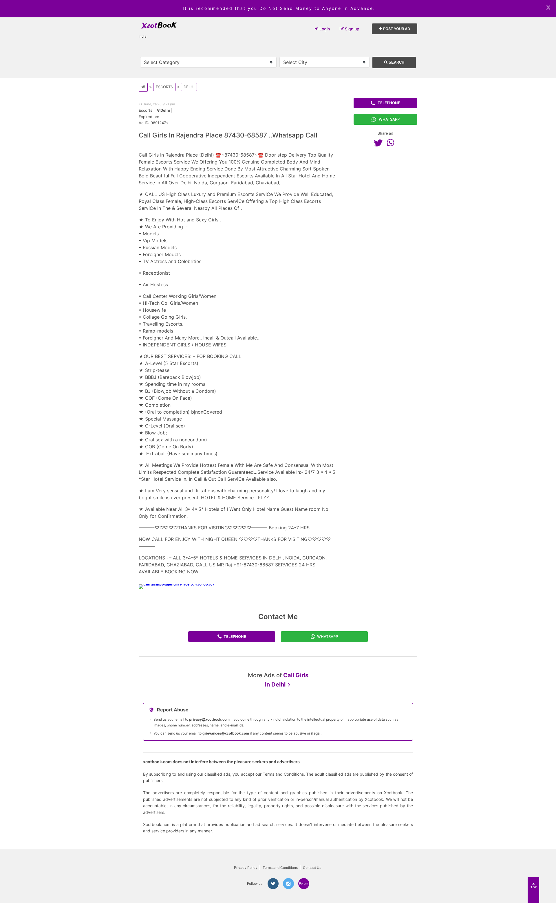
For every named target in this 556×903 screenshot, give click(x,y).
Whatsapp (389, 119)
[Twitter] (379, 142)
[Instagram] (288, 883)
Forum (303, 883)
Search (395, 62)
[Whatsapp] (392, 142)
